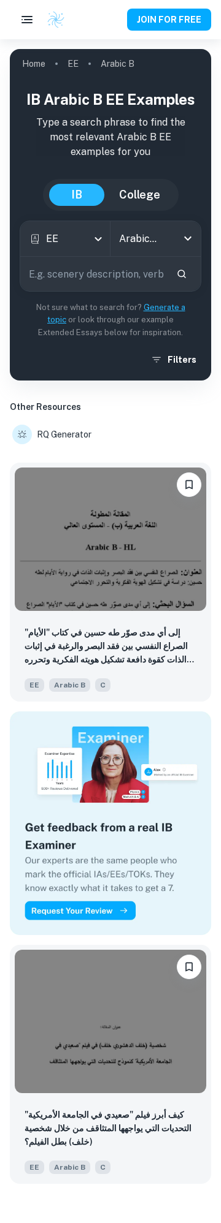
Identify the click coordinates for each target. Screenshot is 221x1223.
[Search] (181, 273)
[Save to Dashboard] (189, 484)
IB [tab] (76, 194)
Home (33, 64)
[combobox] (65, 238)
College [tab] (139, 194)
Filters (182, 360)
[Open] (187, 238)
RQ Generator (64, 434)
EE (73, 64)
